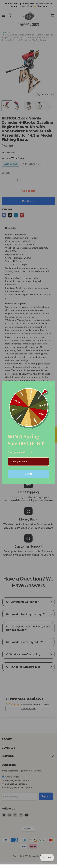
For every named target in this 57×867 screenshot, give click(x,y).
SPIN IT (28, 473)
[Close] (51, 384)
